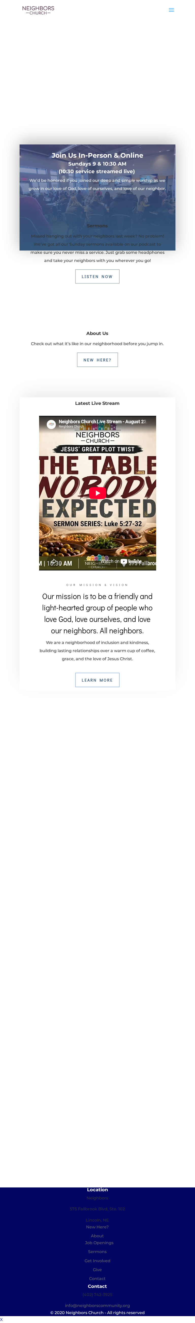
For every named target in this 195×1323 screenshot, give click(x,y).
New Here (72, 106)
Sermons (97, 1251)
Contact (97, 1278)
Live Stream (121, 106)
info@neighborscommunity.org (97, 1305)
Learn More (97, 680)
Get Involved (97, 1260)
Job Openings (99, 1242)
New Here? (97, 359)
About (97, 1235)
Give (97, 1269)
